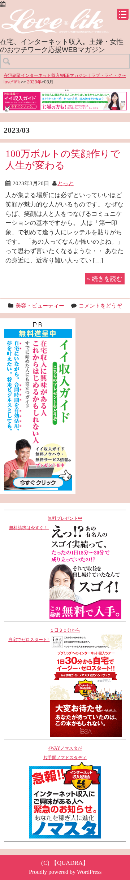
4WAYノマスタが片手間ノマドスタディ (65, 753)
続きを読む (104, 278)
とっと (65, 183)
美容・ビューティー (40, 305)
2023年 (34, 81)
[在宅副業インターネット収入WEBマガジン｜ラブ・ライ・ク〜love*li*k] (65, 14)
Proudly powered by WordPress (65, 872)
